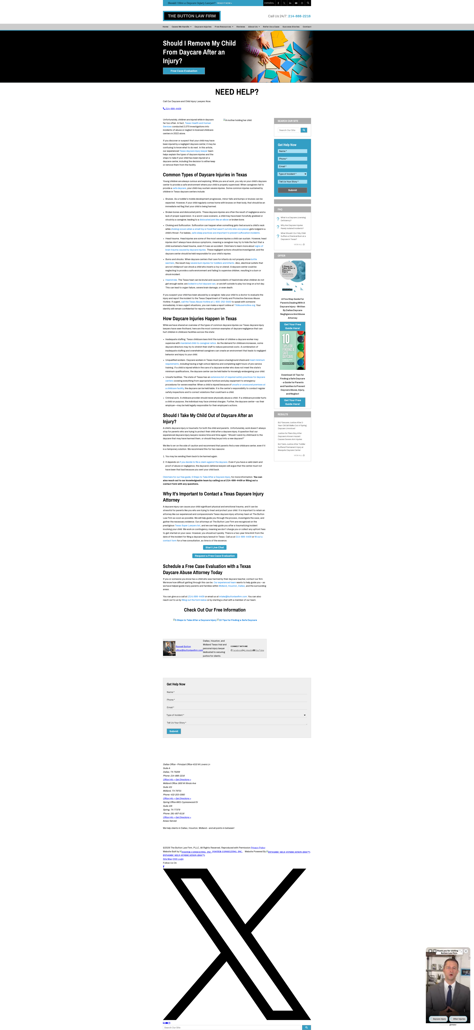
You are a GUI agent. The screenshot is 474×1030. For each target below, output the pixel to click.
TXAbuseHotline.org (244, 305)
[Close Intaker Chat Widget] (466, 951)
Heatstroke (171, 280)
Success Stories (291, 27)
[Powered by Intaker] (453, 1025)
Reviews (241, 27)
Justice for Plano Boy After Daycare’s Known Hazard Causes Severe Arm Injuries (290, 436)
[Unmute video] (430, 951)
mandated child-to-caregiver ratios (198, 343)
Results (283, 414)
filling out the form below (194, 600)
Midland (223, 586)
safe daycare (179, 188)
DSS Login (178, 859)
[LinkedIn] (290, 3)
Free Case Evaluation (184, 71)
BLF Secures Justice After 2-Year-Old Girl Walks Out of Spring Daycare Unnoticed (292, 425)
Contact (307, 27)
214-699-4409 (173, 108)
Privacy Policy (258, 847)
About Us (253, 27)
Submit (292, 190)
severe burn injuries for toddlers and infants (212, 263)
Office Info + (169, 779)
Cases (180, 27)
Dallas (241, 586)
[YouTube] (296, 3)
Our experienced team (225, 582)
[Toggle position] (461, 951)
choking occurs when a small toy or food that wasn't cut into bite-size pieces (210, 229)
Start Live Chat (215, 547)
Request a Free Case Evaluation (215, 555)
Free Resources (223, 27)
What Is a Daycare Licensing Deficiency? (292, 219)
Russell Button (183, 646)
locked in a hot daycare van (202, 284)
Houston (232, 586)
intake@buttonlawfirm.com (233, 596)
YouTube (259, 650)
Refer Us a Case (271, 27)
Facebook (237, 650)
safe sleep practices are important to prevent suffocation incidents (226, 233)
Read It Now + (224, 3)
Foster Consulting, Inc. (227, 851)
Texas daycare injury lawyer (193, 151)
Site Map (167, 859)
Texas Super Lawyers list (187, 525)
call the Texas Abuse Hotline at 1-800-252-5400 (206, 302)
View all (298, 244)
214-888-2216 (299, 16)
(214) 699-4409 (196, 596)
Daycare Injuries (203, 27)
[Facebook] (278, 3)
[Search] (308, 3)
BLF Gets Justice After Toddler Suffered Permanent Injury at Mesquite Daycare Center (291, 447)
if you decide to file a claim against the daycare (203, 462)
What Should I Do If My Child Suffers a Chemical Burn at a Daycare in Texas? (292, 236)
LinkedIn (248, 650)
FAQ (280, 209)
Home (165, 27)
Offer (281, 255)
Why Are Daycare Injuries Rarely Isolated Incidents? (291, 227)
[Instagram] (302, 3)
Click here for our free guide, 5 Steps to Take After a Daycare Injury (196, 477)
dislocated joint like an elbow (214, 219)
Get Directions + (183, 779)
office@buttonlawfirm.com (189, 650)
